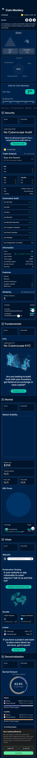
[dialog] (18, 742)
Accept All (26, 748)
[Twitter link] (30, 20)
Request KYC (18, 391)
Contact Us (18, 650)
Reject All (10, 748)
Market (28, 108)
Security (5, 108)
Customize (18, 753)
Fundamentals (16, 108)
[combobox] (11, 149)
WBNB (17, 532)
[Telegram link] (34, 20)
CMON (7, 532)
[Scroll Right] (32, 310)
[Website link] (26, 20)
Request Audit (18, 144)
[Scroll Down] (18, 316)
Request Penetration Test (18, 587)
